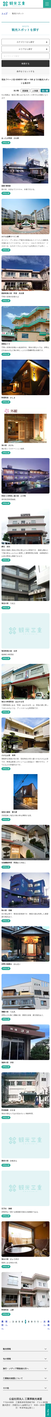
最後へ (49, 1325)
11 (37, 1321)
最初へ (2, 1325)
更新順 (25, 90)
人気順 (35, 90)
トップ (4, 13)
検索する (25, 63)
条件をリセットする (25, 71)
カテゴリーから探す (25, 42)
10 (34, 1321)
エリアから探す (25, 49)
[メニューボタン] (47, 4)
